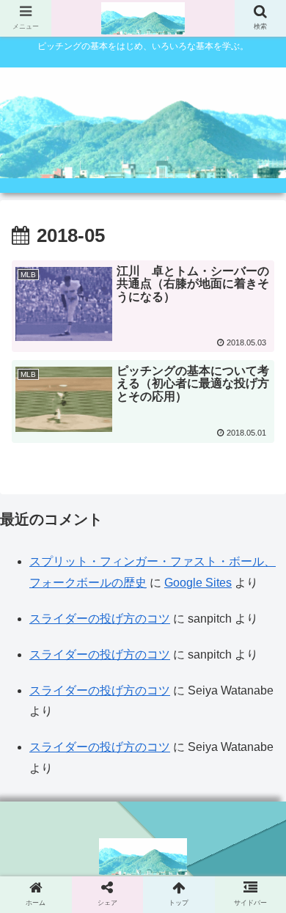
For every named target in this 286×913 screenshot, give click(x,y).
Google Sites (198, 582)
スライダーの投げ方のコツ (99, 618)
